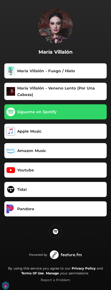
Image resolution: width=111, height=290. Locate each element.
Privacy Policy (84, 268)
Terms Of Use (32, 273)
